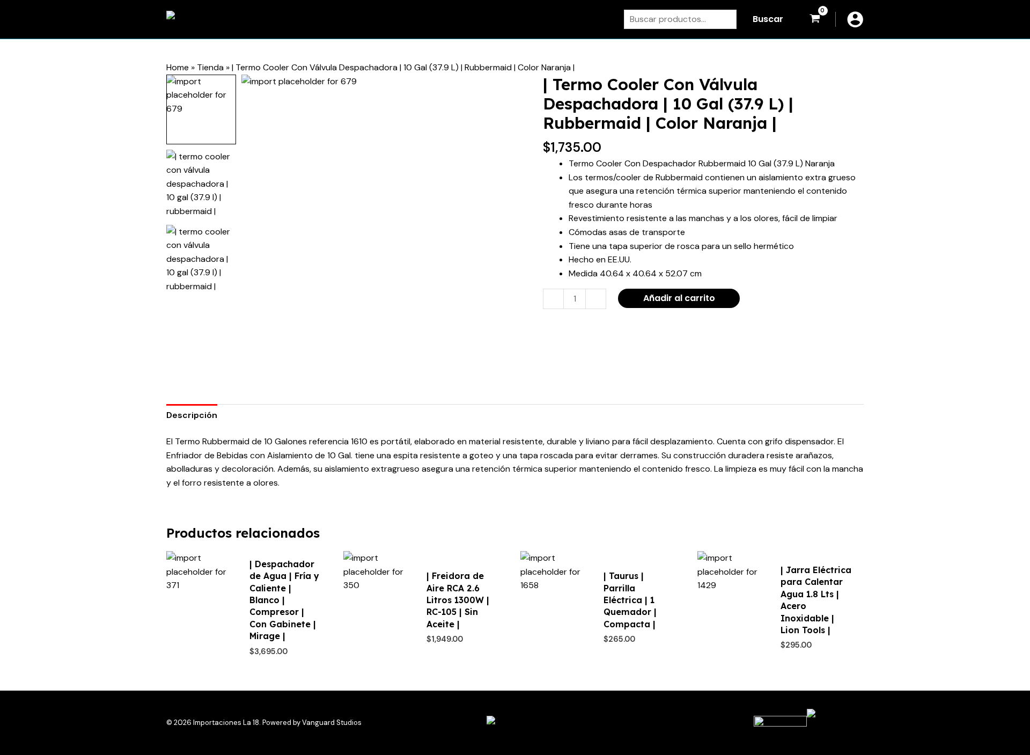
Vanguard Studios (332, 722)
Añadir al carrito (679, 298)
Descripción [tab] (191, 415)
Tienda (210, 67)
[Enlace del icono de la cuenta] (855, 19)
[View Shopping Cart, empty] (815, 19)
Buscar (768, 19)
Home (177, 67)
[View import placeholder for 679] (201, 109)
